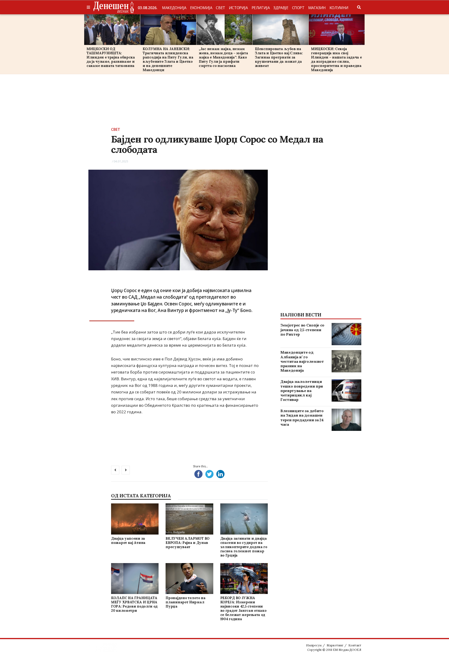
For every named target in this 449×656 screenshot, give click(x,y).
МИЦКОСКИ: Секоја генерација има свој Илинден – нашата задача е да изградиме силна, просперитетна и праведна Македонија (336, 59)
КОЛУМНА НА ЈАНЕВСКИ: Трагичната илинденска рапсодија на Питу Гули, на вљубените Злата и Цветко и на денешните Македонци (168, 59)
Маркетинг (335, 645)
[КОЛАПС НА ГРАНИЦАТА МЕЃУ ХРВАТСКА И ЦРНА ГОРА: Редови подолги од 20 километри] (134, 578)
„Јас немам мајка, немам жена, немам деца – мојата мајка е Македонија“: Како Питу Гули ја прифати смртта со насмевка (223, 57)
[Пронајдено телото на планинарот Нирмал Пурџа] (189, 578)
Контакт (354, 645)
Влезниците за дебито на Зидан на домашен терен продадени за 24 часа (302, 417)
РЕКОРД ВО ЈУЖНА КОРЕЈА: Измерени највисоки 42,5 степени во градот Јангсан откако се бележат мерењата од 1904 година (243, 608)
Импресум (314, 645)
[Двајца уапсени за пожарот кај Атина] (134, 519)
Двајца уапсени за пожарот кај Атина (128, 540)
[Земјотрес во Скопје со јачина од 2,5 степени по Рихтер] (346, 334)
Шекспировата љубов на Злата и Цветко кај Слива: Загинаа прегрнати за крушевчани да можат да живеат (279, 57)
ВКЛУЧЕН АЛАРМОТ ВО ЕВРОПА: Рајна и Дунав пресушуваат (188, 542)
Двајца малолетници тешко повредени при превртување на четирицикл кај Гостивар (301, 390)
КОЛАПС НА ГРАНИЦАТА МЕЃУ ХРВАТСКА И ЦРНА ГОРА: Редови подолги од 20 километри (134, 604)
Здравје (280, 7)
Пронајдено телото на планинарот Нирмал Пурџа (185, 602)
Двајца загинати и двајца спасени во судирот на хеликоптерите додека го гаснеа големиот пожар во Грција (243, 546)
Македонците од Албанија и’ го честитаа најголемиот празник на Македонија (302, 361)
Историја (238, 7)
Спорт (298, 7)
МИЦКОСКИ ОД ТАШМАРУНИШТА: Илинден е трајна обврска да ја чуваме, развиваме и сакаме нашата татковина (111, 57)
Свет (220, 7)
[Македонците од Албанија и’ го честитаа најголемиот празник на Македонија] (346, 361)
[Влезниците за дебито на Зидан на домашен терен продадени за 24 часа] (346, 420)
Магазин (317, 7)
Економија (201, 7)
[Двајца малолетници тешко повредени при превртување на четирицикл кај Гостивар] (346, 390)
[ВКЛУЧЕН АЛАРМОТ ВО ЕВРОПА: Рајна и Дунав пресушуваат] (189, 519)
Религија (261, 7)
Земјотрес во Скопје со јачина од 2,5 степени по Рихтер (302, 329)
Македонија (174, 7)
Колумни (339, 7)
